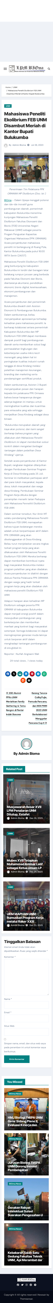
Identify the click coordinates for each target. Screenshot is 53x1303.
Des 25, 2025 (36, 871)
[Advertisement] (26, 41)
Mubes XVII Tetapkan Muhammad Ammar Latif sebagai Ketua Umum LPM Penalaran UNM (26, 866)
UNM (8, 106)
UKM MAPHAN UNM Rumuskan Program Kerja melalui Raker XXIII (25, 917)
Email (7, 1012)
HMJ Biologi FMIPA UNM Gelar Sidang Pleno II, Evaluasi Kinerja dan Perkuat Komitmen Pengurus (25, 1125)
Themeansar (26, 1298)
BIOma (7, 200)
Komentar (10, 956)
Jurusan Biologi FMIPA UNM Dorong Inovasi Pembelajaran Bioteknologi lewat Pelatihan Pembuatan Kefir (24, 1172)
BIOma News (15, 1093)
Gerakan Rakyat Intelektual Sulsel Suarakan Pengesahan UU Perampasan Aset (26, 1213)
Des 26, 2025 (36, 818)
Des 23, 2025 (36, 925)
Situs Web (9, 1026)
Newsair (42, 1294)
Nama (8, 999)
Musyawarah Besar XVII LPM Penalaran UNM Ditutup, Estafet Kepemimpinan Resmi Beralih (24, 814)
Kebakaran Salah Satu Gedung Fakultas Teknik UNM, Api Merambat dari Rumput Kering (25, 1258)
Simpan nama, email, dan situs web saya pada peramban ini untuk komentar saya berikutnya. (25, 1047)
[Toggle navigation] (5, 69)
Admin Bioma (19, 145)
